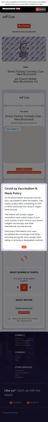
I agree (24, 247)
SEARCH (42, 9)
